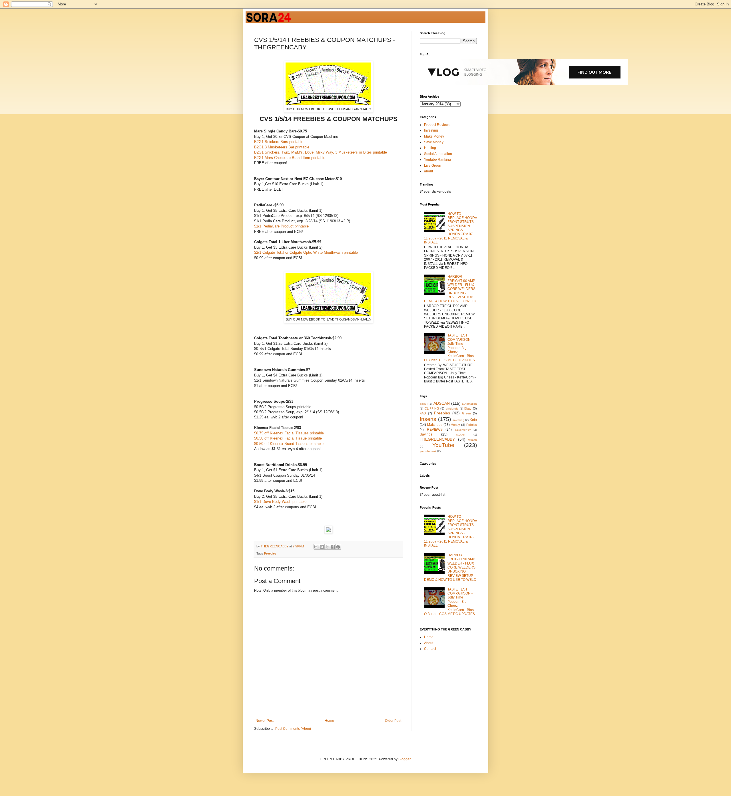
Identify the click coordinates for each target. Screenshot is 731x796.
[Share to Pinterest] (338, 547)
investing (458, 420)
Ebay (467, 408)
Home (329, 721)
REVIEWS (435, 430)
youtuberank (428, 451)
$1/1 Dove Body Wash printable (280, 501)
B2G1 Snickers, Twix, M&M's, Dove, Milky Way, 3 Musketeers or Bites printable (320, 152)
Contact (430, 649)
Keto (473, 420)
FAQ (423, 413)
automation (469, 403)
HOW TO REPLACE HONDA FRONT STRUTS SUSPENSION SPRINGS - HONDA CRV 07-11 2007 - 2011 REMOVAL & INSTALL (450, 228)
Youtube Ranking (437, 160)
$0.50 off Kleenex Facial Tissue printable (288, 438)
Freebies (270, 553)
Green (466, 413)
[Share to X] (327, 547)
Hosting (430, 148)
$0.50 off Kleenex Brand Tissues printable (289, 444)
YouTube (443, 445)
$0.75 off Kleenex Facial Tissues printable (289, 433)
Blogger (404, 759)
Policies (471, 424)
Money (455, 424)
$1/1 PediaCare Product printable (281, 226)
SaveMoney (463, 429)
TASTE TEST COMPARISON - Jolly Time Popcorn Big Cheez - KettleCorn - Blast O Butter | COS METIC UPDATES (449, 347)
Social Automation (438, 154)
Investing (431, 130)
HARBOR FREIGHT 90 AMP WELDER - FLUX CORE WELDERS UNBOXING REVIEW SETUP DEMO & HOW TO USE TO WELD (450, 289)
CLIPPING (432, 408)
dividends (452, 408)
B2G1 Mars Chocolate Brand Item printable (289, 158)
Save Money (433, 142)
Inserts (428, 419)
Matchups (434, 425)
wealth (472, 439)
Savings (426, 434)
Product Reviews (437, 125)
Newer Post (265, 721)
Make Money (434, 136)
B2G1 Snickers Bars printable (278, 142)
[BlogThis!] (322, 547)
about (428, 171)
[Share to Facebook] (333, 547)
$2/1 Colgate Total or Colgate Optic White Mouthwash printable (306, 252)
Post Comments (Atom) (293, 729)
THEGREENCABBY (437, 439)
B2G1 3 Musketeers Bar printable (281, 147)
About (428, 643)
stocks (460, 434)
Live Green (432, 166)
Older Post (393, 721)
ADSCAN (441, 403)
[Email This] (316, 547)
